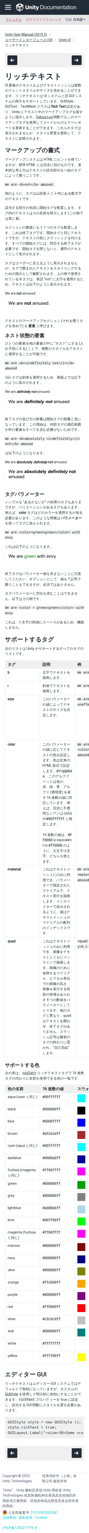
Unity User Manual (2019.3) (26, 34)
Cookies (41, 1517)
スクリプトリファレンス (43, 19)
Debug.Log (44, 117)
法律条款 (9, 1517)
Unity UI (64, 40)
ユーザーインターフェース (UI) (29, 40)
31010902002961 (44, 1513)
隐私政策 (26, 1517)
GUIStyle (11, 1394)
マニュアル (14, 19)
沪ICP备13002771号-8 (19, 1528)
